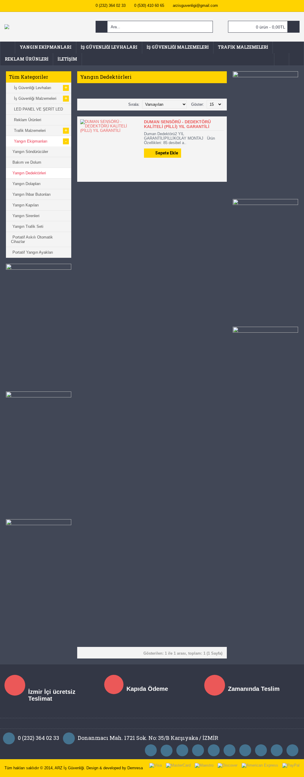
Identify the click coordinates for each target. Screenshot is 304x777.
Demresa (135, 768)
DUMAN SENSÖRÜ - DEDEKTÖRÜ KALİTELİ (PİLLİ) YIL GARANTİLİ (177, 124)
